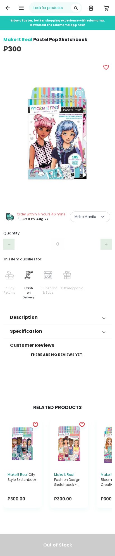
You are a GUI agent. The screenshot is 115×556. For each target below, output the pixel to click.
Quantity (11, 233)
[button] (57, 317)
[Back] (7, 7)
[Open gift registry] (90, 7)
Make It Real (17, 39)
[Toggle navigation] (21, 7)
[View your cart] (106, 7)
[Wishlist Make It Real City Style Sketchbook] (35, 424)
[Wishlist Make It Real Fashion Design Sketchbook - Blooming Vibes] (82, 424)
